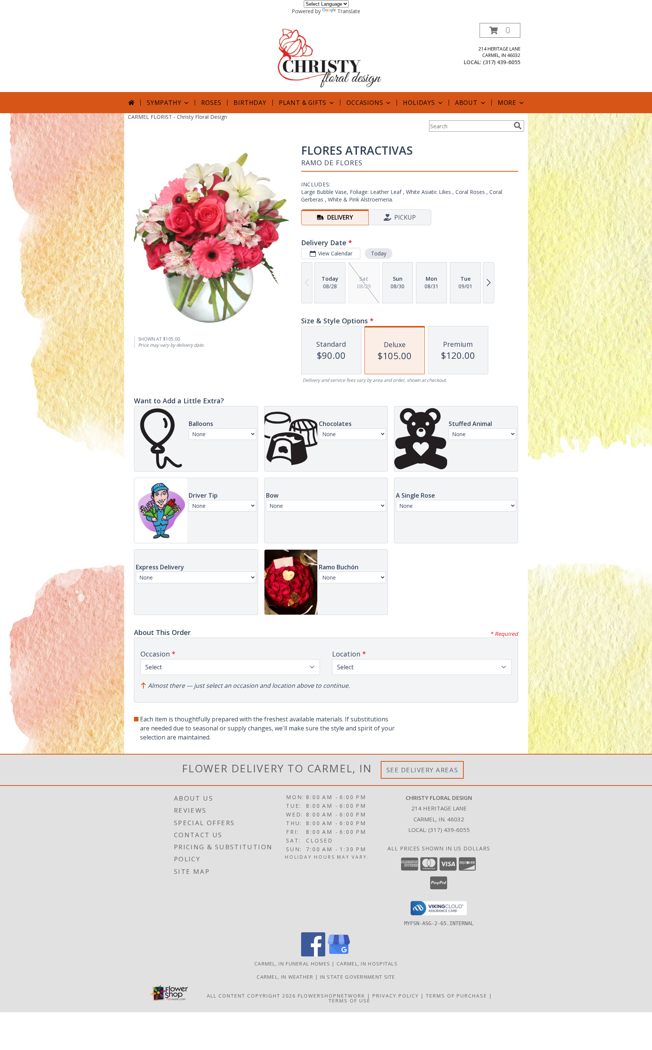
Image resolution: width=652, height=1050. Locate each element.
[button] (500, 30)
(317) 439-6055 (501, 62)
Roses (211, 102)
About (466, 102)
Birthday (250, 102)
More (507, 102)
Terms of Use (350, 1000)
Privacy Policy (395, 995)
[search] (518, 125)
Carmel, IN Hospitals (367, 963)
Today (378, 253)
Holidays (419, 102)
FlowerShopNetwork (331, 995)
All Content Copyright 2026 (251, 995)
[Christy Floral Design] (327, 57)
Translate (348, 11)
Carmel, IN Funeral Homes (292, 963)
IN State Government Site (357, 976)
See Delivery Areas (422, 770)
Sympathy (164, 102)
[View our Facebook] (313, 954)
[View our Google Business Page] (339, 954)
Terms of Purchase (456, 995)
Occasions (364, 102)
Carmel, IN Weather (285, 976)
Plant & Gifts (302, 102)
